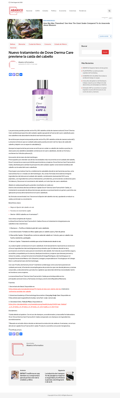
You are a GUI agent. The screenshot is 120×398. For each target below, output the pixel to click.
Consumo (47, 44)
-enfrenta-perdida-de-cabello (20, 291)
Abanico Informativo (26, 62)
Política (53, 11)
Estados (45, 11)
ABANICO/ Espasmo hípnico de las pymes (95, 68)
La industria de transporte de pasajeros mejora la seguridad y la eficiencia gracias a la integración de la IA (55, 377)
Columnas (72, 11)
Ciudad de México (35, 44)
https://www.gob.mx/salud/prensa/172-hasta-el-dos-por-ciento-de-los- (35, 289)
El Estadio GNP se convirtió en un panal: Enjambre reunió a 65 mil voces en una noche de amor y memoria (94, 90)
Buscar (84, 46)
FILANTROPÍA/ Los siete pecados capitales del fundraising (93, 72)
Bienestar (22, 44)
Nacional (29, 11)
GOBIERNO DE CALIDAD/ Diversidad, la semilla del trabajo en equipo (95, 77)
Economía (62, 11)
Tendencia (82, 11)
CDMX (37, 11)
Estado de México (61, 44)
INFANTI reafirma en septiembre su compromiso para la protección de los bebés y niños (30, 376)
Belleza (12, 44)
